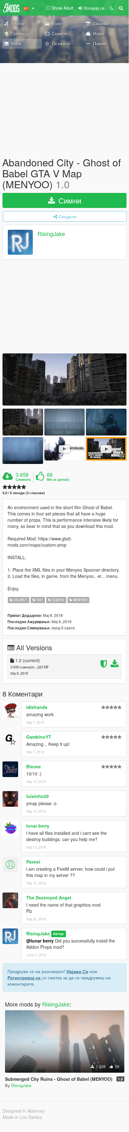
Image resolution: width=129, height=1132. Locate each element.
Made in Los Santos (22, 1117)
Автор (58, 934)
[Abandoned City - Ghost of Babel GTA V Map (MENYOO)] (64, 379)
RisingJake (51, 233)
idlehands (36, 707)
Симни (68, 200)
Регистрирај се (24, 977)
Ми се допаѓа (58, 479)
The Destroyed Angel (48, 897)
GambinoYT (38, 737)
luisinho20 (37, 796)
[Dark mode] (111, 8)
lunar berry (37, 826)
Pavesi (33, 862)
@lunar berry (40, 941)
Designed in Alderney (23, 1111)
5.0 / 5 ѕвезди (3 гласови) (23, 493)
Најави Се (77, 971)
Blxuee (33, 766)
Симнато (23, 479)
